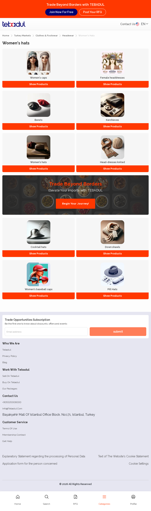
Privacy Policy (9, 356)
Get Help (7, 441)
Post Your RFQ (92, 12)
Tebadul (6, 349)
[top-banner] (14, 24)
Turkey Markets (22, 35)
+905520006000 (11, 402)
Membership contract (14, 434)
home (5, 35)
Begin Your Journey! (75, 203)
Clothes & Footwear (47, 35)
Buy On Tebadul (11, 382)
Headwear (68, 35)
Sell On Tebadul (10, 376)
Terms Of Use (9, 428)
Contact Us (127, 24)
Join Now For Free (61, 12)
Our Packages (9, 388)
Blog (4, 362)
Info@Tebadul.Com (12, 408)
